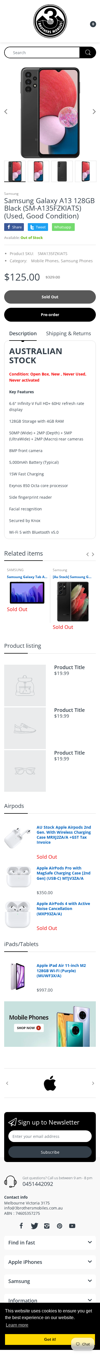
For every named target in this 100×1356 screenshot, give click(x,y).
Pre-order (50, 314)
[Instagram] (47, 1225)
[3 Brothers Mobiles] (50, 20)
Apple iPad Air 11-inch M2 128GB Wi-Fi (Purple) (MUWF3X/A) (61, 970)
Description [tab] (23, 333)
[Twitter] (34, 1225)
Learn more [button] (17, 1325)
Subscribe (50, 1152)
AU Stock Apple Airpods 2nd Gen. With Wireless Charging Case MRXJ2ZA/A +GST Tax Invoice (64, 835)
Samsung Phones (77, 260)
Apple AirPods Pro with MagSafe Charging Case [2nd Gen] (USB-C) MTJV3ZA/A (64, 873)
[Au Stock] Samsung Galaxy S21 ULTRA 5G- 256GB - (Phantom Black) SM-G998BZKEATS (73, 577)
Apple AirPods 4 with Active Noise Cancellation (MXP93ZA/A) (63, 908)
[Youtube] (72, 1225)
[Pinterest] (59, 1225)
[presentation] (87, 554)
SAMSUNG (15, 570)
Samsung (11, 193)
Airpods (14, 806)
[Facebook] (21, 1225)
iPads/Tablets (21, 944)
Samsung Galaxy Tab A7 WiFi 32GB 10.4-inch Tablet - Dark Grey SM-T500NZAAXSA (27, 577)
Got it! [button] (50, 1339)
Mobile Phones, (45, 260)
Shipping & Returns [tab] (68, 333)
